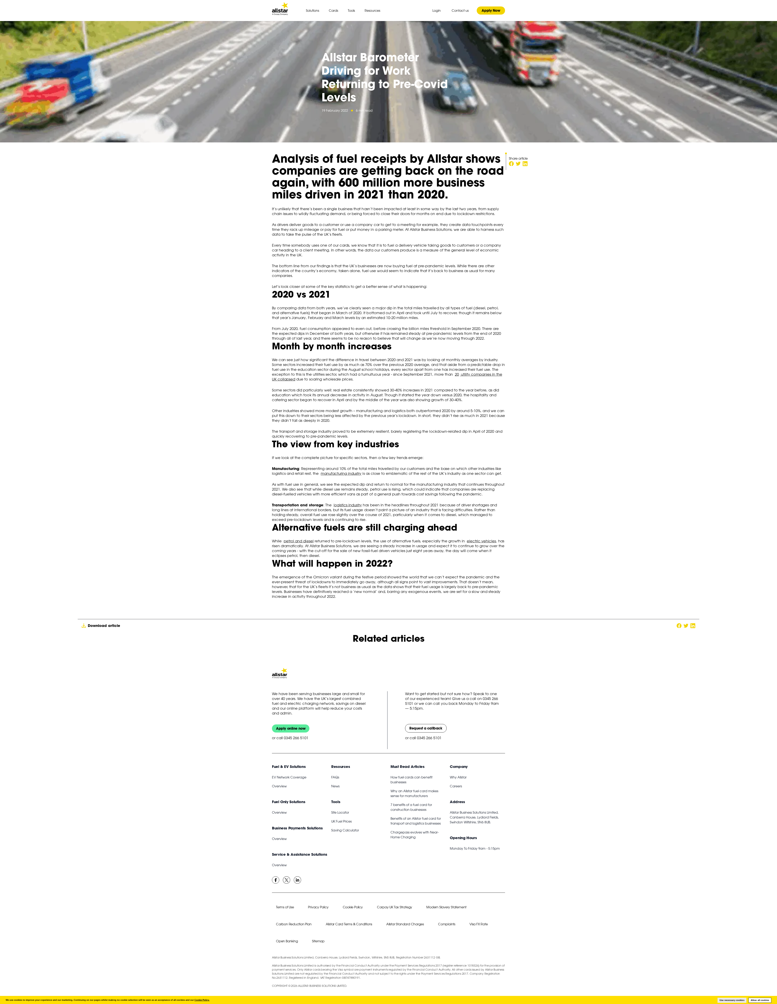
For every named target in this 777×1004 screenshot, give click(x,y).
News (335, 786)
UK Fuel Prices (341, 821)
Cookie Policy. (201, 1000)
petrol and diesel (298, 541)
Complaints (446, 924)
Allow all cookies (760, 1000)
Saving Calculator (345, 830)
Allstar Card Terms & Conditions (349, 924)
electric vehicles (481, 541)
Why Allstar (458, 777)
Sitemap (318, 941)
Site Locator (340, 812)
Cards (333, 10)
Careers (456, 786)
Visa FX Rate (478, 924)
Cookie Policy (353, 907)
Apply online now (290, 728)
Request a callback (425, 728)
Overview (279, 786)
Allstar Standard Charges (405, 924)
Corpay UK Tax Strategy (394, 907)
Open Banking (287, 941)
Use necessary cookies (732, 1000)
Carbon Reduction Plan (294, 924)
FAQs (335, 777)
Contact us (460, 10)
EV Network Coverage (289, 777)
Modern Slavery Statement (446, 907)
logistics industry (348, 505)
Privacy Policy (318, 907)
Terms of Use (285, 907)
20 (457, 374)
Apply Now (491, 10)
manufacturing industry (341, 473)
